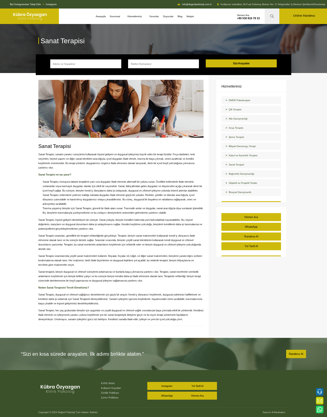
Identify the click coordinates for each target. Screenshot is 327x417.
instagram (51, 4)
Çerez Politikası (110, 397)
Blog (180, 16)
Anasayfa (101, 16)
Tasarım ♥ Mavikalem (273, 412)
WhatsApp (251, 226)
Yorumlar (154, 16)
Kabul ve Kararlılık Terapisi (243, 155)
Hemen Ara (251, 217)
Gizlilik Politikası (110, 392)
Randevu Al (251, 236)
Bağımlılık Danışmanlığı (241, 173)
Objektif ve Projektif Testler (243, 183)
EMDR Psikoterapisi (239, 100)
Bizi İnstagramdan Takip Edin (25, 4)
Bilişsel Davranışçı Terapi (242, 146)
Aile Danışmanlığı (238, 118)
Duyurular (168, 16)
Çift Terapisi (235, 109)
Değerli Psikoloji (66, 412)
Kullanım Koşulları (111, 388)
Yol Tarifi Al (251, 246)
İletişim (190, 16)
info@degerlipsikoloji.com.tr (197, 4)
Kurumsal (115, 16)
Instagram (167, 385)
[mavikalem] (30, 16)
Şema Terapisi (236, 137)
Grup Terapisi (236, 127)
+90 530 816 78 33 (248, 18)
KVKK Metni (108, 383)
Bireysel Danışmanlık (240, 192)
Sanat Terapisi (54, 146)
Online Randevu (304, 15)
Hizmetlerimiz (135, 16)
